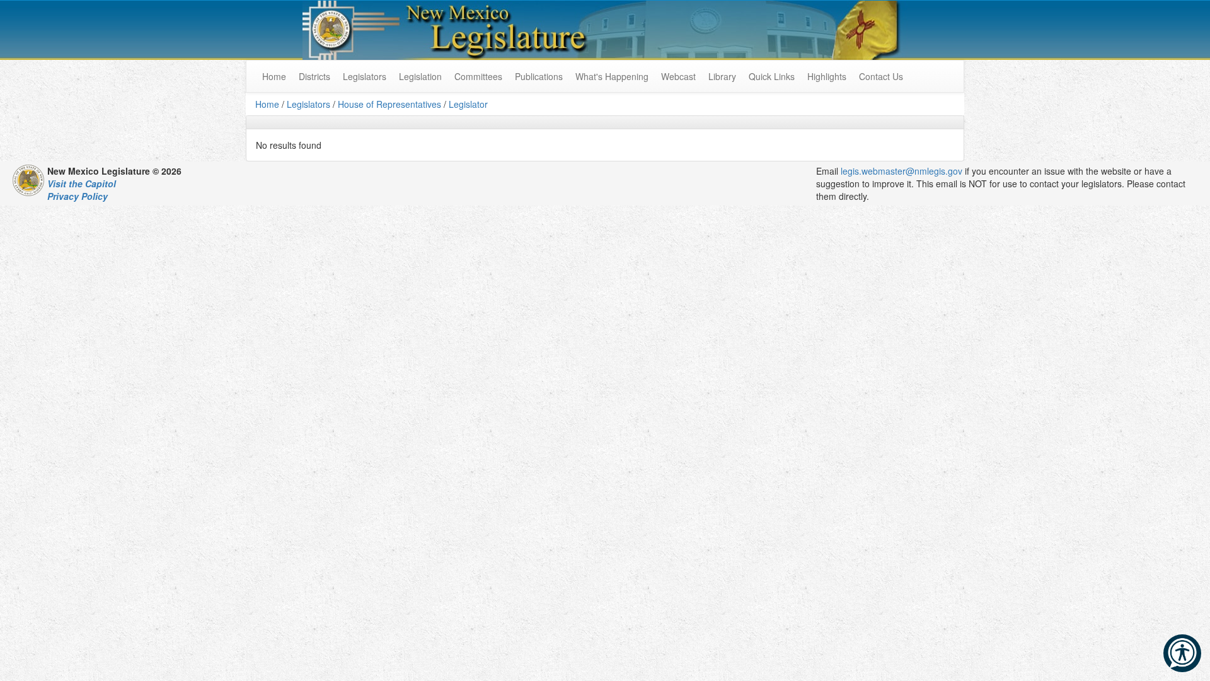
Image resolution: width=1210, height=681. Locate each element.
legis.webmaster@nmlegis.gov (901, 171)
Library (722, 76)
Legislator (468, 104)
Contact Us (881, 76)
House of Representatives (389, 104)
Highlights (826, 76)
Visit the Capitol (81, 183)
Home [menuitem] (274, 76)
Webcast (678, 76)
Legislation (420, 76)
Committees (478, 76)
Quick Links (772, 76)
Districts (314, 76)
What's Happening (611, 76)
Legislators (364, 76)
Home (267, 104)
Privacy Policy (77, 196)
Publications (539, 76)
